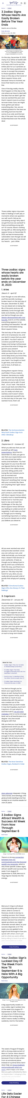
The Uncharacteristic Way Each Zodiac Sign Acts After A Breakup (12, 432)
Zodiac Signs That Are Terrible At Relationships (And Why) (14, 665)
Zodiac (9, 8)
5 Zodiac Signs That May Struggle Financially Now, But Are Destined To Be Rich (14, 671)
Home (3, 8)
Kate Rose (4, 834)
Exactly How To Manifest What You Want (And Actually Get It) (14, 677)
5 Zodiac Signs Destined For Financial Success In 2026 (13, 682)
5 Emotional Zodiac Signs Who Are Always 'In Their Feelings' (13, 588)
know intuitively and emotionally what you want (13, 1067)
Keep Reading (14, 947)
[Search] (21, 3)
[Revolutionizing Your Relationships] (14, 2)
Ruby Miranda (5, 31)
